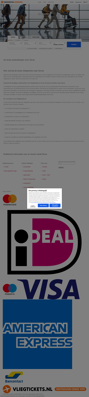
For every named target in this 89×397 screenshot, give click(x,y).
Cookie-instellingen (33, 206)
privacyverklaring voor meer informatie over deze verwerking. (43, 202)
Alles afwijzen (43, 205)
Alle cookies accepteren (55, 205)
